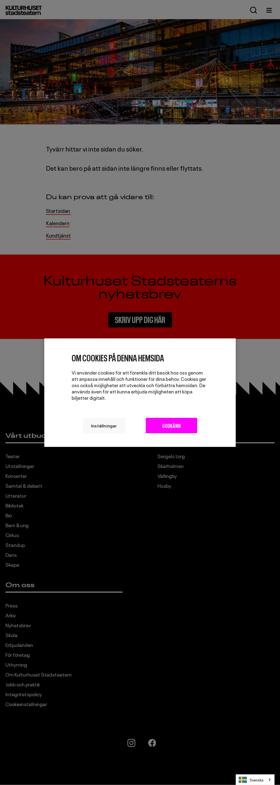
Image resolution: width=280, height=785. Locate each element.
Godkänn (171, 425)
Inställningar (104, 425)
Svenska (256, 779)
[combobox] (255, 779)
